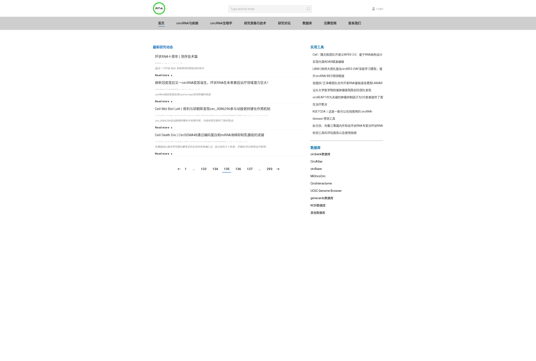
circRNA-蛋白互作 (159, 141)
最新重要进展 (158, 63)
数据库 (170, 89)
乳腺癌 (205, 141)
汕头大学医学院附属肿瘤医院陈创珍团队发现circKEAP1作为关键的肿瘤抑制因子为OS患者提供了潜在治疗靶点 (348, 97)
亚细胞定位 (197, 115)
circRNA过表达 (183, 115)
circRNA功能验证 (169, 115)
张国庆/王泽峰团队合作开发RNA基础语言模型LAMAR (348, 83)
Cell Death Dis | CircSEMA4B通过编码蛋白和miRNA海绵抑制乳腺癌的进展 (209, 135)
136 (238, 169)
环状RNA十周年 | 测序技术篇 (176, 57)
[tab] (163, 47)
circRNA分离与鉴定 (159, 115)
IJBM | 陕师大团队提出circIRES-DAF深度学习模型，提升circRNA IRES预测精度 (347, 72)
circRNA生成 (176, 115)
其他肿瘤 (162, 89)
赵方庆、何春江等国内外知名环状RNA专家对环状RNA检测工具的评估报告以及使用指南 (348, 129)
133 (203, 169)
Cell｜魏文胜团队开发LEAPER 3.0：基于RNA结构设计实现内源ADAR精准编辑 (348, 58)
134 (215, 169)
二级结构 (157, 89)
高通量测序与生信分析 (241, 115)
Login (379, 8)
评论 (181, 63)
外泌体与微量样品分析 (210, 115)
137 (250, 169)
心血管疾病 (223, 115)
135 (226, 169)
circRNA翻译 (185, 141)
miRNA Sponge (190, 115)
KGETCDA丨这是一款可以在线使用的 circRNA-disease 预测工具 (343, 115)
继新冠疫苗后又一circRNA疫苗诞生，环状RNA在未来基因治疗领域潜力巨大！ (212, 83)
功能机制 (202, 115)
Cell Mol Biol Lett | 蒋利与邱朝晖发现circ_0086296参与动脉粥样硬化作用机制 (212, 109)
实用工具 (166, 89)
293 (269, 169)
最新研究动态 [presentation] (163, 47)
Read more (162, 75)
